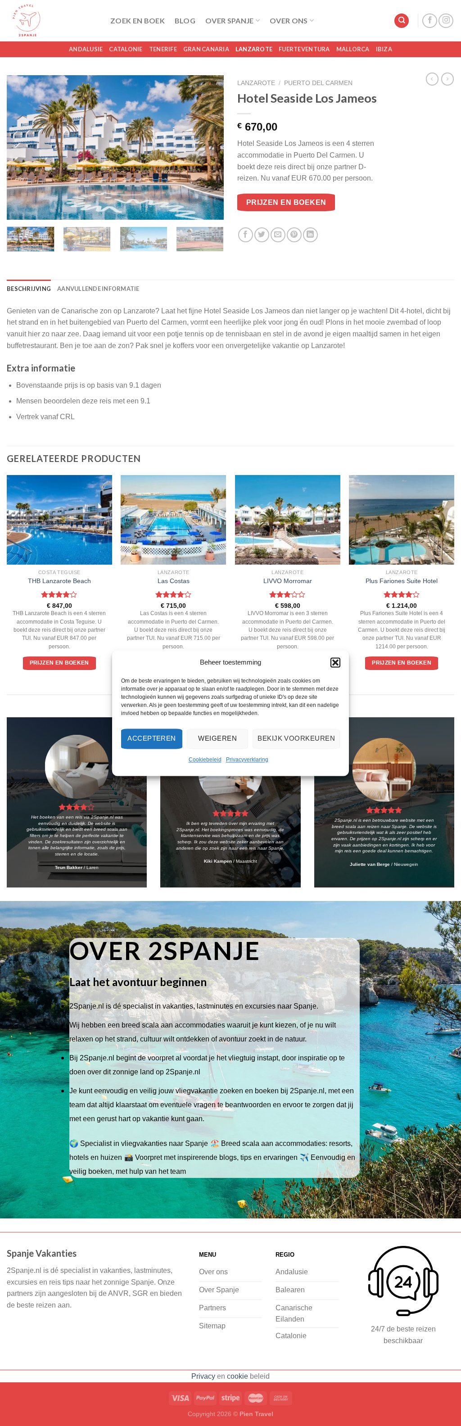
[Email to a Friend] (278, 234)
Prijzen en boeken (286, 202)
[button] (335, 662)
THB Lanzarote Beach (59, 580)
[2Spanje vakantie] (52, 20)
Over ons (289, 20)
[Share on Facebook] (245, 234)
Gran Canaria (206, 49)
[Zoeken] (401, 21)
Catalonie (125, 49)
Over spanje (229, 20)
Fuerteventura (304, 49)
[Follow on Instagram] (445, 21)
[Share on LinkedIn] (310, 234)
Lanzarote (253, 49)
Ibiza (384, 49)
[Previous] (22, 147)
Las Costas (174, 580)
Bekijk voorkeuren (296, 738)
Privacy (203, 1376)
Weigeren (217, 738)
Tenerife (163, 49)
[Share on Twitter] (261, 234)
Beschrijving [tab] (29, 288)
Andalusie (86, 49)
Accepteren (151, 738)
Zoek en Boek (137, 20)
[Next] (208, 147)
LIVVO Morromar (287, 580)
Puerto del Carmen (318, 83)
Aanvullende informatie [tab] (98, 288)
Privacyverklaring (247, 759)
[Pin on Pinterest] (294, 234)
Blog (185, 20)
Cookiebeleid (205, 759)
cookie (237, 1376)
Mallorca (353, 49)
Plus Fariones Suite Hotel (402, 580)
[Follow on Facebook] (429, 21)
